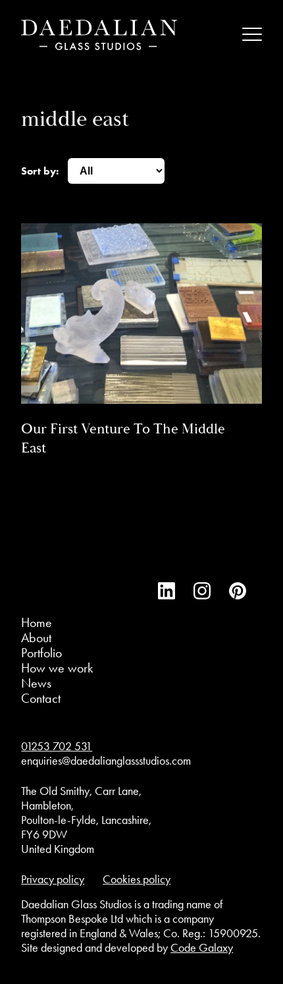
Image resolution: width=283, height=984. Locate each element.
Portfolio (41, 653)
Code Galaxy (201, 948)
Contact (41, 698)
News (36, 683)
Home (36, 622)
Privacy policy (52, 879)
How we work (57, 668)
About (36, 637)
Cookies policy (136, 879)
